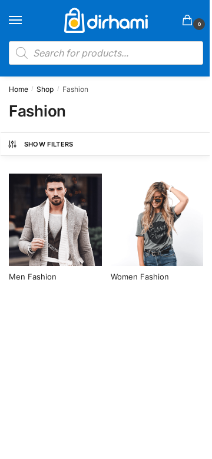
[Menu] (26, 20)
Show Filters (49, 144)
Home (18, 89)
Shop (45, 89)
